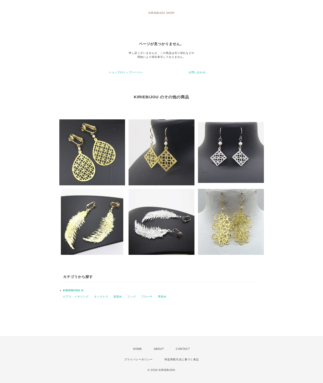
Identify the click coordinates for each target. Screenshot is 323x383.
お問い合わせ (197, 72)
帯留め (162, 296)
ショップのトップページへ (126, 72)
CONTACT (183, 348)
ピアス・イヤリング (76, 296)
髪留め (118, 296)
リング (131, 296)
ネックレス (101, 296)
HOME (137, 348)
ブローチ (147, 296)
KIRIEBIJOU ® (73, 290)
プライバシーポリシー (138, 359)
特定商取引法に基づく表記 (182, 359)
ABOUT (159, 348)
